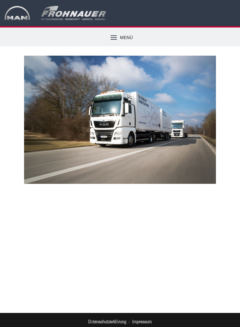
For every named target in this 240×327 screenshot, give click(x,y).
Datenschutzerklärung (107, 321)
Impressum (142, 321)
